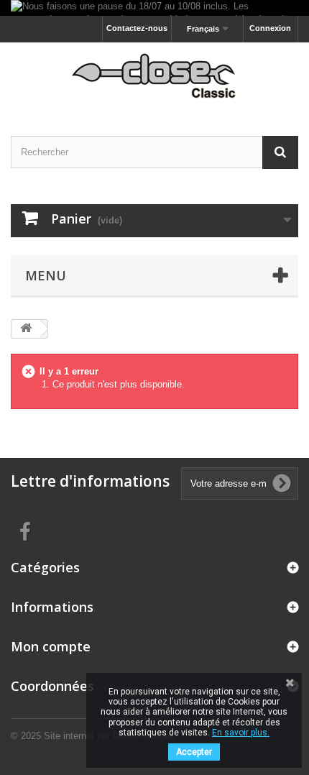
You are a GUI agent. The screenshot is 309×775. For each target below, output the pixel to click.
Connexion (270, 28)
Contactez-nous (136, 28)
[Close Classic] (154, 76)
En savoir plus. (240, 733)
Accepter (194, 752)
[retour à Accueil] (26, 329)
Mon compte (51, 646)
